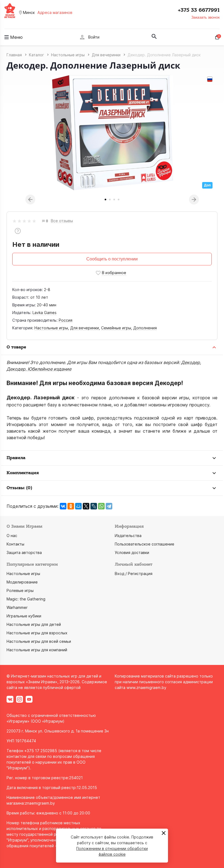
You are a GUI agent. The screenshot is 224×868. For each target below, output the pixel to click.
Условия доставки (132, 552)
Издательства (128, 535)
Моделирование (22, 582)
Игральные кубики (24, 616)
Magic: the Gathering (26, 599)
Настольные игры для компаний (37, 649)
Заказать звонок (205, 17)
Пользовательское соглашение (144, 544)
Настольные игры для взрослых (37, 633)
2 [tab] (110, 199)
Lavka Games (45, 312)
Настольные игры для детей (34, 624)
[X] (86, 506)
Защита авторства (24, 552)
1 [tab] (105, 199)
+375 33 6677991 (199, 10)
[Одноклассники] (70, 506)
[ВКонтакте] (63, 506)
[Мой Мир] (78, 506)
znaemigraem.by (40, 803)
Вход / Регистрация (133, 573)
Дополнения (145, 328)
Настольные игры (51, 328)
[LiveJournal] (93, 506)
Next (194, 199)
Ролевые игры (20, 590)
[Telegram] (109, 506)
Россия (65, 320)
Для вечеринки (84, 328)
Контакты (15, 544)
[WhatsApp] (101, 506)
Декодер (190, 362)
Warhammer (17, 607)
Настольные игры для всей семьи (39, 641)
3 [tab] (114, 199)
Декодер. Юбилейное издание (39, 369)
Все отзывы (62, 221)
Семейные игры (116, 328)
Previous (30, 199)
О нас (12, 535)
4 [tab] (118, 199)
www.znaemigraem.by (146, 687)
